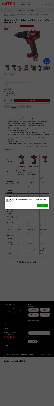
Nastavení (8, 201)
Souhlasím (42, 206)
